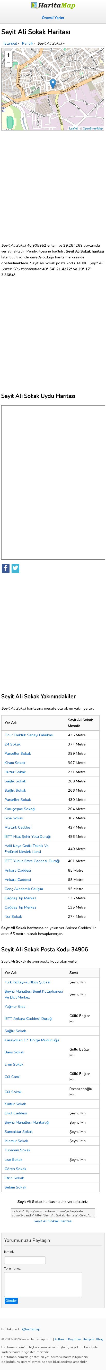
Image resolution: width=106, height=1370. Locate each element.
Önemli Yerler (53, 17)
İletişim (88, 1339)
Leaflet (73, 128)
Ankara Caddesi (18, 870)
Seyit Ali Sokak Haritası (53, 1221)
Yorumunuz (12, 1268)
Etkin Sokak (14, 1178)
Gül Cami (12, 1076)
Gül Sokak (13, 1091)
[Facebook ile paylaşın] (6, 568)
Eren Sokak (14, 1064)
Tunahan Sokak (17, 1150)
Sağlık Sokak (15, 781)
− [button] (8, 63)
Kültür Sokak (15, 1103)
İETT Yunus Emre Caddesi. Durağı (32, 860)
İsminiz (9, 1252)
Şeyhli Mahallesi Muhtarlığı (27, 1122)
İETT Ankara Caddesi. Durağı (28, 1018)
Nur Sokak (13, 916)
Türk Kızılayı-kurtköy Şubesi (27, 982)
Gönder (11, 1300)
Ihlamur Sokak (16, 1140)
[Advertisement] (53, 184)
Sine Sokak (14, 818)
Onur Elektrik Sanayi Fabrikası (29, 735)
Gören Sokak (15, 1168)
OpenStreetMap (93, 128)
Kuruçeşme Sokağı (20, 808)
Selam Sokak (15, 1187)
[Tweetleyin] (15, 568)
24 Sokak (13, 744)
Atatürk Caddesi (18, 827)
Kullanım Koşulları (68, 1339)
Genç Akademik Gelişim (24, 888)
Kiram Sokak (15, 762)
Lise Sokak (13, 1159)
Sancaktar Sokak (19, 1131)
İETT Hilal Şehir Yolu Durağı (28, 836)
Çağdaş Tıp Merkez (20, 898)
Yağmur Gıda (15, 1006)
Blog (99, 1339)
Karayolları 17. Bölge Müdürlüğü (32, 1040)
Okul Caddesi (16, 1113)
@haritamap (31, 1329)
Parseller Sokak (18, 753)
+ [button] (8, 55)
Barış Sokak (14, 1052)
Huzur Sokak (15, 771)
